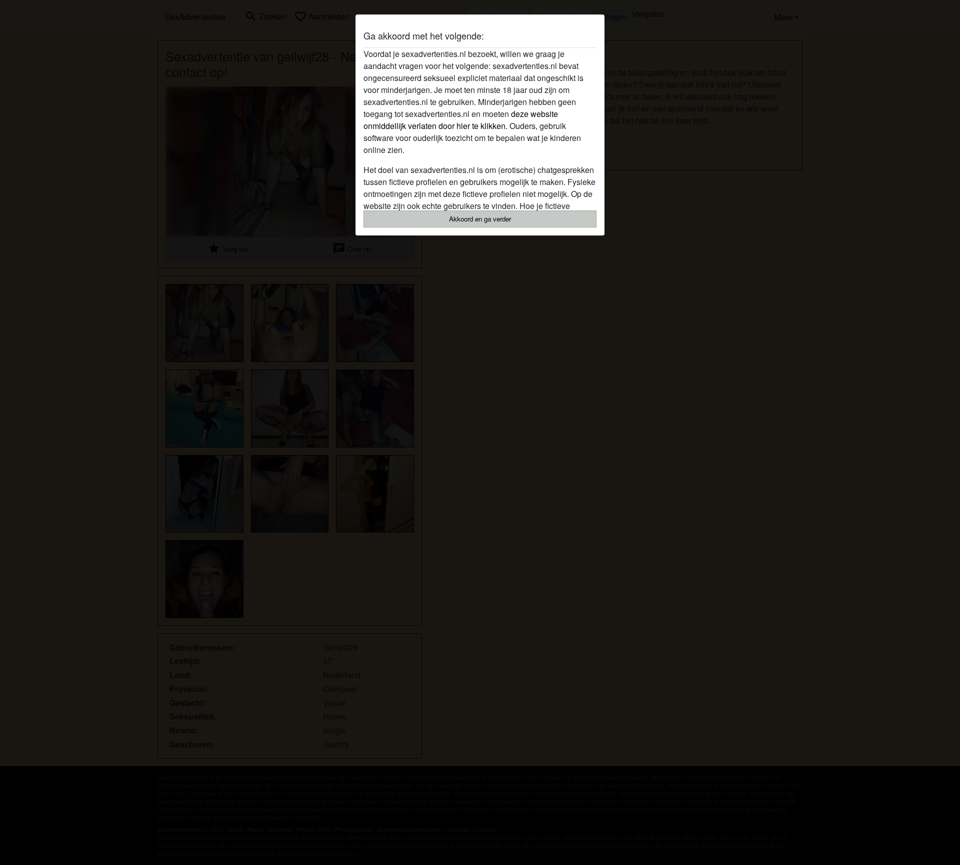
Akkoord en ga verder (480, 219)
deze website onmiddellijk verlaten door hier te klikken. (461, 120)
